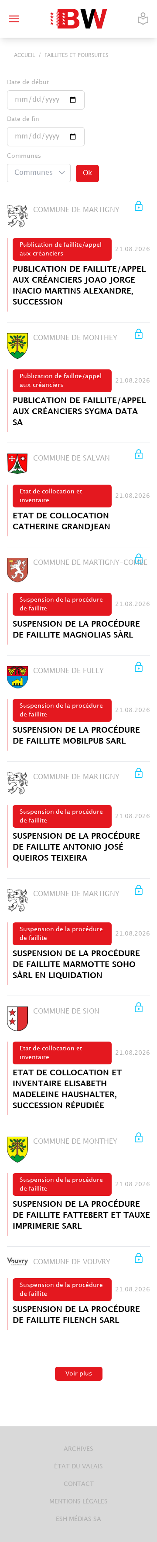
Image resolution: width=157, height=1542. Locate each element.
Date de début (28, 82)
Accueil (24, 55)
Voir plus (78, 1373)
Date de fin (23, 119)
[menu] (14, 19)
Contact (79, 1484)
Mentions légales (78, 1501)
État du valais (78, 1466)
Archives (78, 1449)
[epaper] (143, 19)
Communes (24, 156)
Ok (87, 173)
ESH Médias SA (78, 1519)
